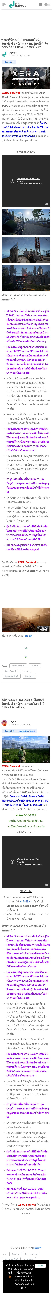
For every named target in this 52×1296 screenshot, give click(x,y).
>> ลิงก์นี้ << (25, 901)
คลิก (17, 1280)
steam (28, 636)
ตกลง (40, 1266)
